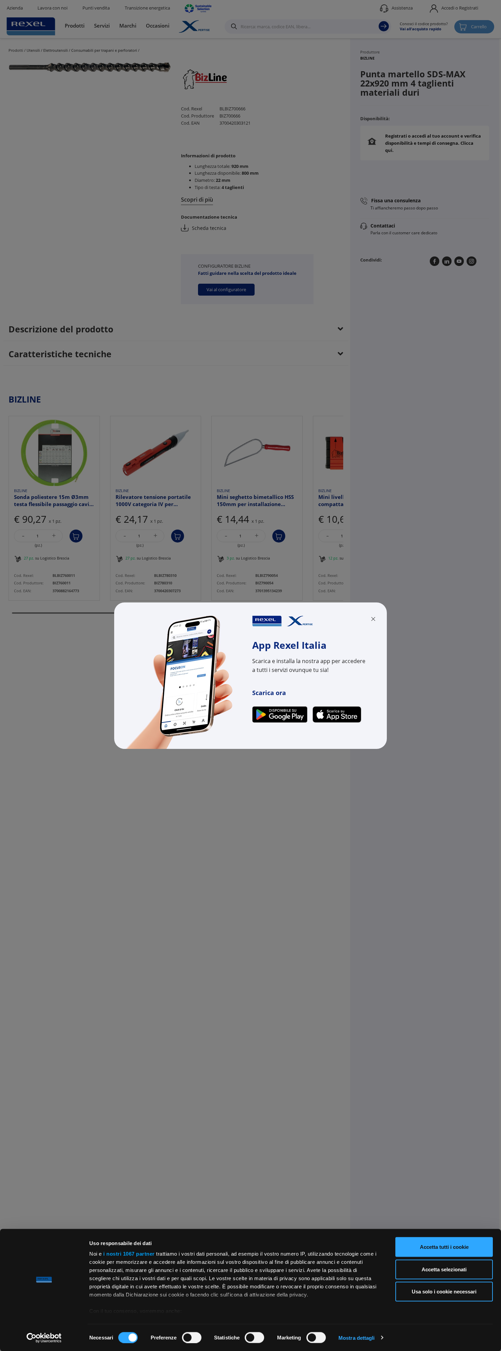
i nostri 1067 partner (129, 1254)
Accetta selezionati (444, 1269)
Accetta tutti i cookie (444, 1247)
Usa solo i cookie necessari (444, 1291)
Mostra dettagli (356, 1337)
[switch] (191, 1337)
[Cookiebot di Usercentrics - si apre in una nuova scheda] (44, 1338)
